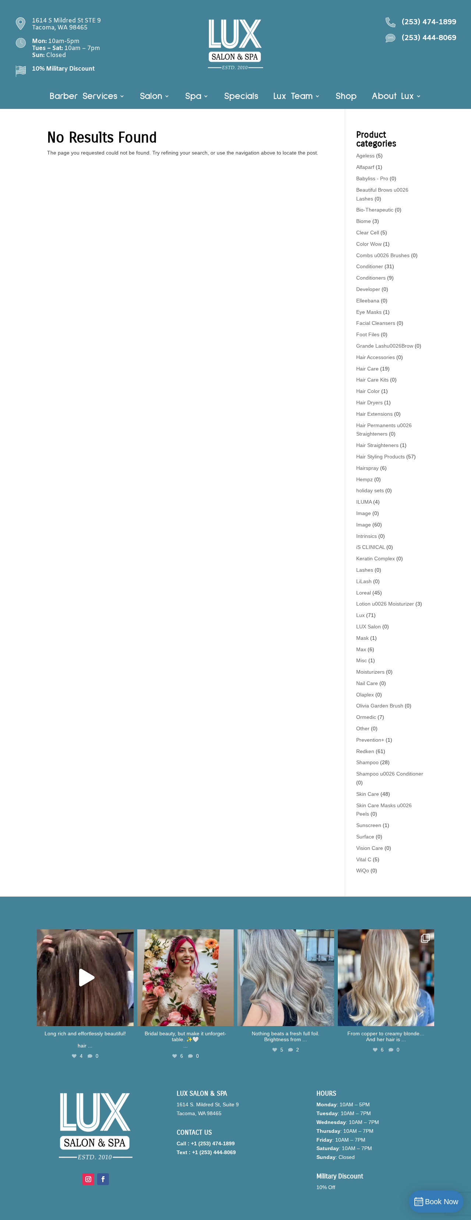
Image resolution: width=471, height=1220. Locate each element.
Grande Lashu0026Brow (384, 346)
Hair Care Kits (372, 380)
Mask (362, 638)
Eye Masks (369, 312)
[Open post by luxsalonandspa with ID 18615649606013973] (85, 977)
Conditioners (371, 278)
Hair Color (368, 391)
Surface (365, 837)
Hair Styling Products (380, 457)
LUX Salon (368, 626)
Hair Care (367, 369)
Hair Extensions (374, 414)
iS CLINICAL (370, 547)
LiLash (364, 581)
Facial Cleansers (375, 323)
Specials (241, 97)
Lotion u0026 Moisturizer (385, 604)
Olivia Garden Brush (379, 706)
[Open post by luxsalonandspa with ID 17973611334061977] (386, 977)
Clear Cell (367, 232)
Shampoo (367, 762)
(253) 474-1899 (429, 22)
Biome (363, 221)
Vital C (363, 859)
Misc (361, 660)
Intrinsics (366, 536)
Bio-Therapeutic (374, 210)
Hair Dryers (369, 402)
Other (362, 728)
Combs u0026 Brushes (383, 255)
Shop (346, 97)
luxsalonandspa (84, 936)
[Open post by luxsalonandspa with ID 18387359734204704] (285, 977)
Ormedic (366, 717)
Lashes (364, 570)
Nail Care (367, 683)
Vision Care (369, 848)
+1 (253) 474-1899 (213, 1143)
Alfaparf (365, 167)
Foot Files (367, 334)
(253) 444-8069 (429, 38)
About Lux (393, 97)
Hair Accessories (375, 357)
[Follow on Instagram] (88, 1179)
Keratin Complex (375, 558)
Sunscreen (368, 825)
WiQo (362, 870)
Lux (360, 615)
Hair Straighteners (377, 445)
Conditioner (369, 266)
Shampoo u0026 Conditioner (389, 774)
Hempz (364, 479)
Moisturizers (370, 672)
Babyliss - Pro (372, 178)
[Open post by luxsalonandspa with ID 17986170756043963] (185, 977)
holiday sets (370, 490)
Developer (368, 289)
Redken (365, 751)
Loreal (363, 593)
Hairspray (367, 468)
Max (361, 649)
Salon (151, 97)
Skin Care (367, 794)
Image (363, 513)
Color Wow (369, 244)
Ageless (365, 156)
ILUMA (364, 502)
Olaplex (365, 695)
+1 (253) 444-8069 (214, 1152)
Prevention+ (370, 740)
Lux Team (293, 97)
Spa (193, 97)
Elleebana (367, 301)
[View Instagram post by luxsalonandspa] (126, 1017)
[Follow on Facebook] (103, 1179)
